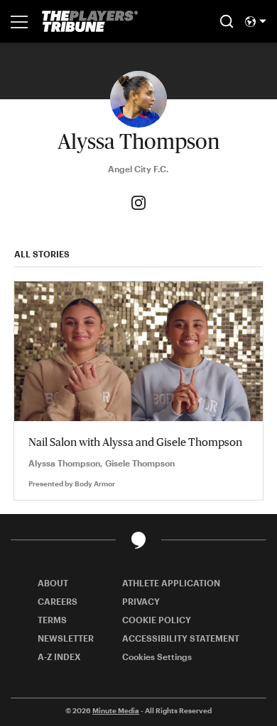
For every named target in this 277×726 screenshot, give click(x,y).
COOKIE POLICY (156, 620)
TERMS (52, 620)
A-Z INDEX (59, 656)
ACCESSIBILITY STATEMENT (180, 638)
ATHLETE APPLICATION (171, 583)
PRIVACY (141, 601)
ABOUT (53, 583)
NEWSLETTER (66, 638)
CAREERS (57, 601)
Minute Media (115, 710)
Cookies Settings (157, 656)
